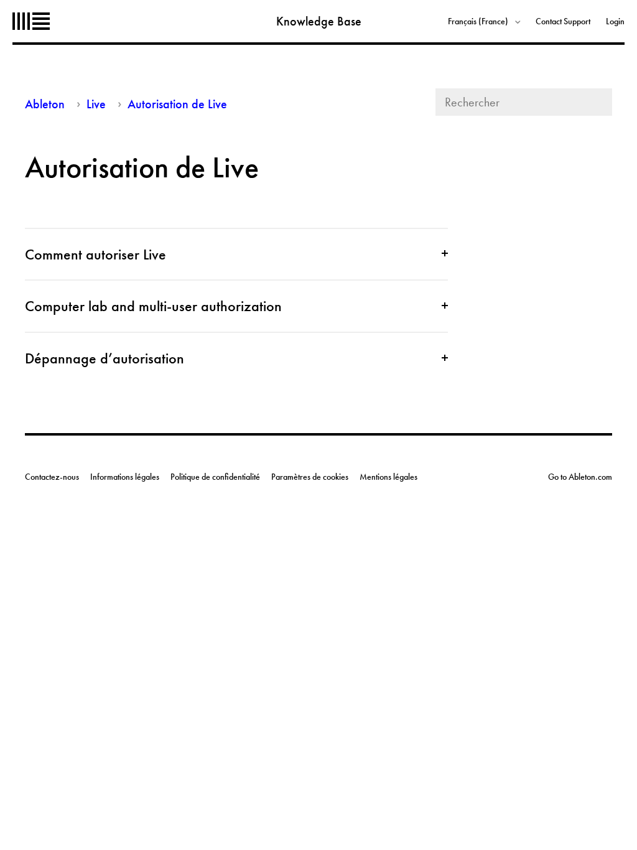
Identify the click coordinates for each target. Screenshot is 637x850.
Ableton (31, 21)
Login (615, 21)
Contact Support (563, 21)
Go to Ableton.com (580, 476)
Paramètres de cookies (309, 476)
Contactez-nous (52, 476)
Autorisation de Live (177, 104)
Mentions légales (388, 476)
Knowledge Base (318, 21)
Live (96, 104)
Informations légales (124, 476)
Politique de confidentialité (215, 476)
